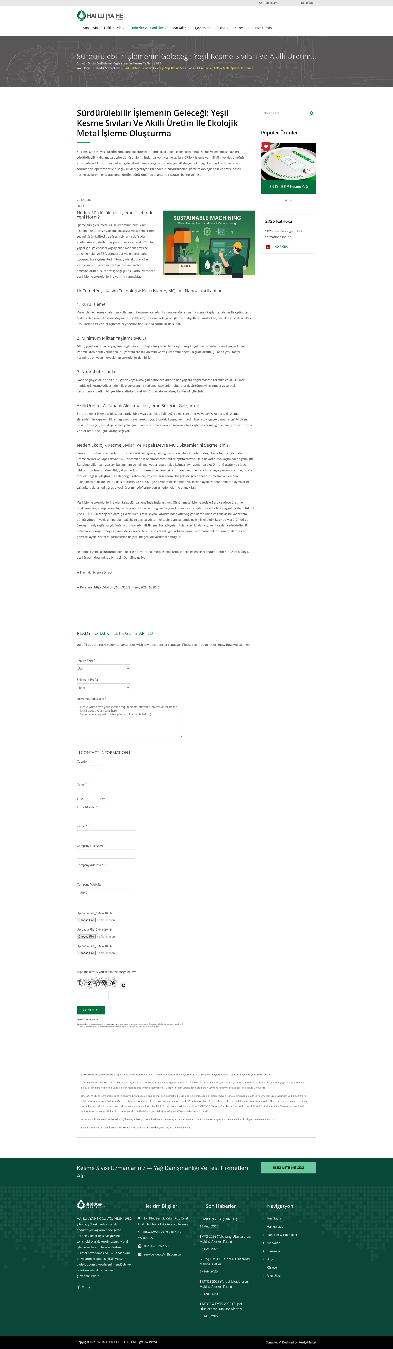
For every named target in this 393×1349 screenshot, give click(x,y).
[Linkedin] (88, 1287)
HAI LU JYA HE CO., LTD (116, 1342)
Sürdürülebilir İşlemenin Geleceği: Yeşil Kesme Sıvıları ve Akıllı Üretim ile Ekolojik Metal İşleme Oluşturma (188, 68)
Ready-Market (307, 1342)
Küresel (241, 28)
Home (86, 68)
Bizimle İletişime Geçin (159, 1127)
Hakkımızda (113, 28)
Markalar (179, 28)
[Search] (312, 113)
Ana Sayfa (90, 28)
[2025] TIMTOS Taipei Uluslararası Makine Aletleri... (225, 1261)
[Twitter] (83, 1287)
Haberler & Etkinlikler (147, 28)
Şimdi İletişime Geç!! (289, 1167)
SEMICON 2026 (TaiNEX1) (218, 1219)
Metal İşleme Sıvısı (112, 1127)
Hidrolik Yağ (129, 1127)
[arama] (260, 3)
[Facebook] (79, 1287)
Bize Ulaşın (264, 28)
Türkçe (311, 3)
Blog (222, 28)
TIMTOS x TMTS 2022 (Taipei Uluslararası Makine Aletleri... (222, 1306)
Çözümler (203, 28)
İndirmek (280, 246)
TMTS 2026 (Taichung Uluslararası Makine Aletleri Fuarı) (225, 1239)
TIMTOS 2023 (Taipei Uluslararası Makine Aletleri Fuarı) (225, 1284)
